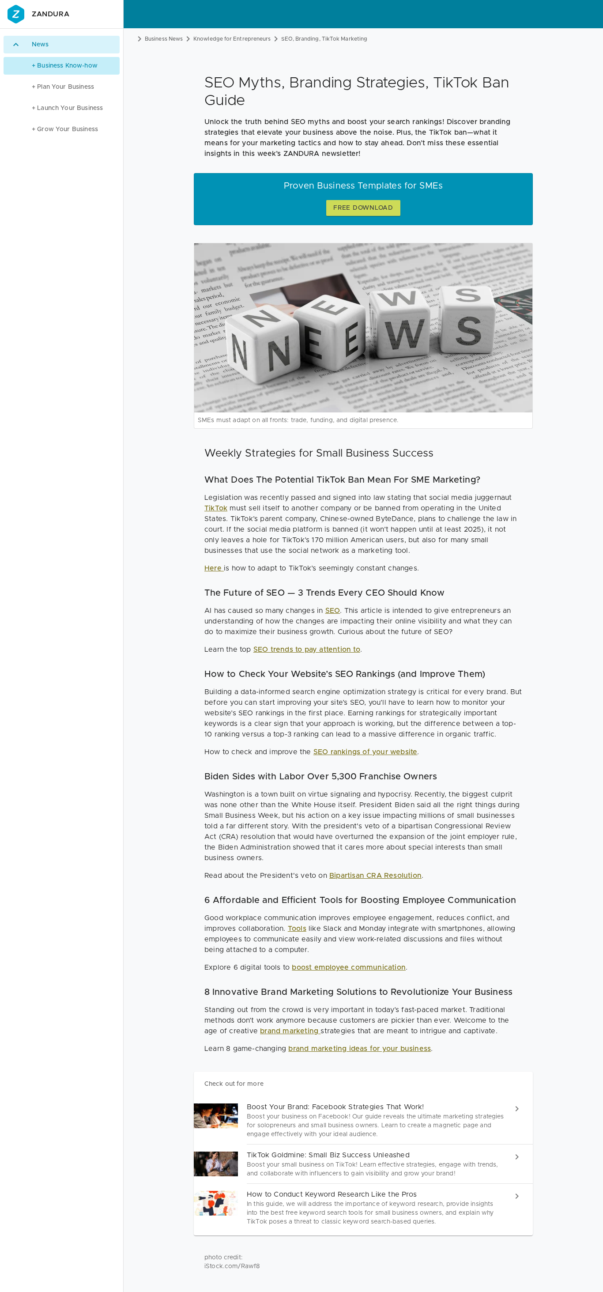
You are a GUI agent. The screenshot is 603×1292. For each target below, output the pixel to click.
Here (214, 568)
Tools (297, 928)
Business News (164, 39)
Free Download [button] (363, 208)
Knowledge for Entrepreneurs (232, 39)
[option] (62, 44)
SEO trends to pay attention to (306, 649)
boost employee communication (349, 967)
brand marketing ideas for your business (359, 1048)
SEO (332, 610)
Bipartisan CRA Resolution (375, 875)
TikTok (215, 508)
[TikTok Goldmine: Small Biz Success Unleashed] (363, 1164)
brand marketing (290, 1031)
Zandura (50, 14)
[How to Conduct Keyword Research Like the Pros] (363, 1208)
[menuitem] (62, 66)
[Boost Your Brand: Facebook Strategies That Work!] (363, 1120)
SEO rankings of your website (365, 752)
